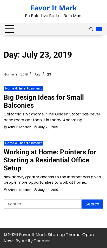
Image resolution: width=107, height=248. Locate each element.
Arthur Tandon (19, 127)
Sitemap (56, 235)
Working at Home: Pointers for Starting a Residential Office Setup (50, 160)
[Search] (91, 29)
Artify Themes (36, 241)
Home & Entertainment (23, 88)
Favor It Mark (53, 7)
